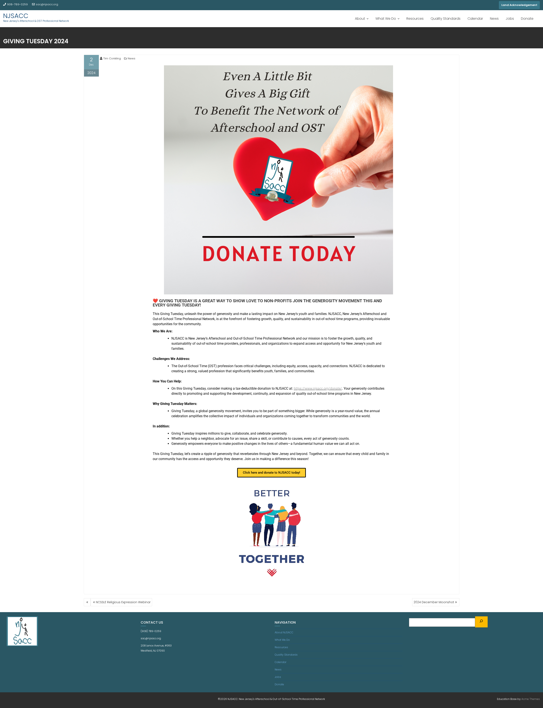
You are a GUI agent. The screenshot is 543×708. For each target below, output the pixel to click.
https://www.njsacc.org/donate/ (318, 388)
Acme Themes (530, 699)
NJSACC (15, 15)
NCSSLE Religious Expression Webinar (123, 602)
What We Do (385, 18)
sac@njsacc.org (47, 4)
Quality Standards (445, 18)
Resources (415, 18)
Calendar (475, 18)
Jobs (510, 18)
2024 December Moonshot (434, 602)
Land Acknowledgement (519, 5)
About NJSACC (284, 632)
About (360, 18)
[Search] (481, 621)
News (494, 18)
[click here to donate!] (271, 532)
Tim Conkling (112, 58)
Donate (527, 18)
